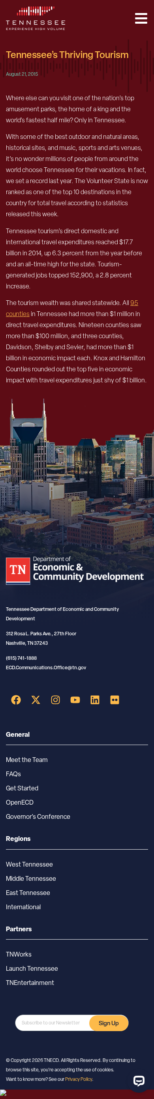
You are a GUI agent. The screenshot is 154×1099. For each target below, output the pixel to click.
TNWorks (19, 954)
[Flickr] (114, 700)
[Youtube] (75, 700)
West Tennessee (29, 864)
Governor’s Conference (38, 817)
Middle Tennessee (31, 878)
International (23, 907)
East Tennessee (28, 893)
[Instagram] (55, 700)
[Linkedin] (95, 700)
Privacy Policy (78, 1079)
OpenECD (20, 802)
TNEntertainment (30, 983)
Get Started (22, 788)
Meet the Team (27, 760)
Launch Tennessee (32, 968)
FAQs (13, 774)
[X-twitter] (35, 700)
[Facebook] (16, 700)
